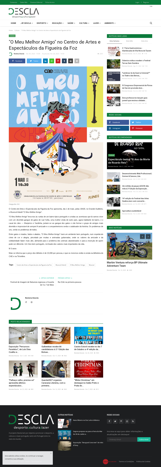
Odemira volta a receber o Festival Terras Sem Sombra (136, 62)
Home (13, 23)
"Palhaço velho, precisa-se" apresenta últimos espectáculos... (21, 383)
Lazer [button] (96, 23)
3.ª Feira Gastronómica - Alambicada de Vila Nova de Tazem (136, 49)
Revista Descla (19, 54)
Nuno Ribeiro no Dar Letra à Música (86, 420)
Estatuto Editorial (36, 2)
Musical (91, 265)
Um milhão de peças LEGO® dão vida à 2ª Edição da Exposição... (135, 187)
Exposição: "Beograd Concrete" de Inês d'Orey (88, 444)
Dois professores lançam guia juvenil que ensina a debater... (134, 99)
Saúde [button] (71, 23)
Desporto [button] (42, 23)
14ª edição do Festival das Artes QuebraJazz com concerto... (135, 199)
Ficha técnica (49, 2)
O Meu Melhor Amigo (77, 265)
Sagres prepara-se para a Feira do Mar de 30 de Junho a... (87, 432)
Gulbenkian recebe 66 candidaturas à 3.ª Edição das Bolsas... (55, 349)
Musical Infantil (61, 265)
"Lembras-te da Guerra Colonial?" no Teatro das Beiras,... (136, 74)
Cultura (17, 30)
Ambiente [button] (109, 23)
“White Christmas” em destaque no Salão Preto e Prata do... (86, 383)
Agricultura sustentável (131, 211)
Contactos (13, 2)
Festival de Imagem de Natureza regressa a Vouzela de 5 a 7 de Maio (32, 283)
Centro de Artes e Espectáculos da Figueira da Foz (34, 265)
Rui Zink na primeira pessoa (69, 282)
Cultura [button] (83, 23)
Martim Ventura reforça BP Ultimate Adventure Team (127, 264)
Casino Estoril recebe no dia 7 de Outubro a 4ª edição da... (88, 348)
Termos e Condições (126, 461)
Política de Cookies (143, 461)
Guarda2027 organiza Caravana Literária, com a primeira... (53, 383)
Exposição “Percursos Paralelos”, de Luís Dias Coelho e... (20, 349)
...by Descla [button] (25, 23)
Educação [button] (57, 23)
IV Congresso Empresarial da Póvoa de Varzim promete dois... (137, 86)
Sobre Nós (23, 2)
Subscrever (144, 439)
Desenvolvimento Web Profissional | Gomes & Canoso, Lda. (137, 175)
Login (137, 2)
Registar (146, 2)
